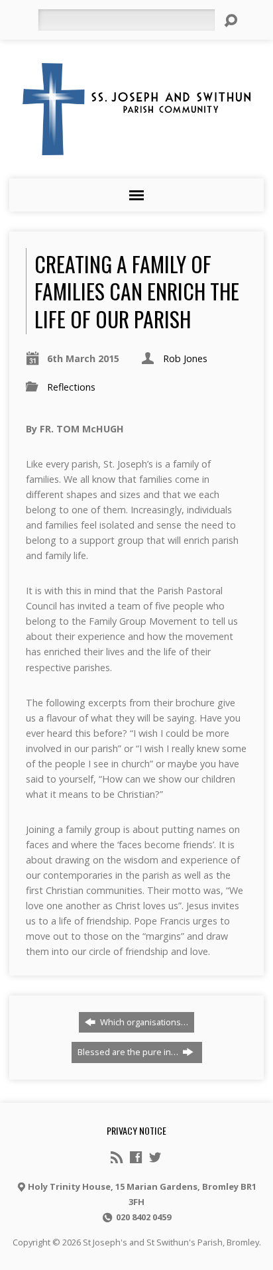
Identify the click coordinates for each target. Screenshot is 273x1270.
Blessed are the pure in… (129, 1052)
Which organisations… (143, 1022)
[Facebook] (136, 1157)
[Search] (230, 20)
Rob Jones (185, 358)
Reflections (71, 387)
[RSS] (117, 1157)
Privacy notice (136, 1130)
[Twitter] (155, 1157)
